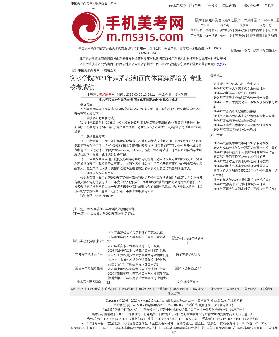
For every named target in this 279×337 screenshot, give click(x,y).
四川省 (84, 64)
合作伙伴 (216, 289)
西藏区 (212, 64)
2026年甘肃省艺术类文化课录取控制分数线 (137, 259)
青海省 (166, 64)
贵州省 (148, 64)
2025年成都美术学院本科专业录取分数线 (241, 143)
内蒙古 (203, 64)
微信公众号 (251, 5)
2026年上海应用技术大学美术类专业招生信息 (138, 255)
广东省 (175, 58)
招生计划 (226, 35)
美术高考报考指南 (89, 281)
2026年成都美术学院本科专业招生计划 (239, 184)
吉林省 (212, 58)
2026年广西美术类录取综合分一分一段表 (241, 97)
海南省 (175, 64)
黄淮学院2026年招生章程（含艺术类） (134, 264)
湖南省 (194, 58)
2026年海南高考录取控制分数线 (235, 129)
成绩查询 (110, 70)
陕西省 (120, 64)
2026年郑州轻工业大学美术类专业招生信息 (137, 250)
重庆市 (93, 64)
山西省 (111, 64)
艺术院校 (197, 35)
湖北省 (184, 58)
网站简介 (77, 289)
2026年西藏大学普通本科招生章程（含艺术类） (246, 188)
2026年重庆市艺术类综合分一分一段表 (134, 246)
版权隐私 (199, 289)
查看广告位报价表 (198, 305)
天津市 (93, 58)
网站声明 (229, 5)
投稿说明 (128, 289)
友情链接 (233, 289)
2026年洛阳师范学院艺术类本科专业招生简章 (138, 273)
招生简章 (256, 30)
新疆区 (194, 64)
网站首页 (197, 30)
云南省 (139, 64)
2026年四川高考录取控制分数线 (235, 93)
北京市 (84, 58)
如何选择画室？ (188, 281)
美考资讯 (211, 30)
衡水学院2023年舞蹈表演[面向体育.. (111, 209)
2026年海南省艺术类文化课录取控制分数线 (243, 125)
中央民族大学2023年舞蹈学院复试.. (111, 213)
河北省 (102, 64)
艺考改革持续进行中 (89, 254)
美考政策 (241, 30)
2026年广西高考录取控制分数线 (235, 111)
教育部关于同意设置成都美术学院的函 (239, 156)
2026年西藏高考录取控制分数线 (235, 120)
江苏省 (139, 58)
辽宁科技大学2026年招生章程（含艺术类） (243, 179)
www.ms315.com (149, 300)
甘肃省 (129, 64)
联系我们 (267, 289)
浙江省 (148, 58)
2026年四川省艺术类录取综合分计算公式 (241, 166)
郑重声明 (162, 289)
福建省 (157, 58)
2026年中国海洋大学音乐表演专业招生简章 (137, 269)
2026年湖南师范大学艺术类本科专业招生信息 (244, 152)
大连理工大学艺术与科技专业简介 (236, 84)
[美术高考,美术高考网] (129, 44)
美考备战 (241, 35)
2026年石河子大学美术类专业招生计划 (239, 88)
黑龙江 (203, 58)
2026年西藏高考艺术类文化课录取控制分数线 (244, 116)
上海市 (102, 58)
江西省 (166, 58)
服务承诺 (94, 289)
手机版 (269, 5)
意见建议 (250, 289)
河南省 (111, 58)
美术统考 (226, 30)
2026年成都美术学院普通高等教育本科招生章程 (246, 147)
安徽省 (129, 58)
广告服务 (111, 289)
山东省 (120, 58)
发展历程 (174, 293)
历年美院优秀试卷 (188, 254)
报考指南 (256, 35)
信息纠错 (145, 289)
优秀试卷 (211, 35)
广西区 (157, 64)
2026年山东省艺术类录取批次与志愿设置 (135, 232)
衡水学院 (105, 99)
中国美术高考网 (81, 3)
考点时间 (271, 30)
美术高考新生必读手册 (185, 5)
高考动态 (271, 35)
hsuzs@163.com (131, 150)
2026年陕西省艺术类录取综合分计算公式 (241, 161)
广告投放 (211, 5)
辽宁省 (221, 58)
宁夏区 (184, 64)
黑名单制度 (180, 289)
